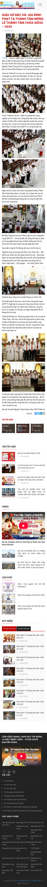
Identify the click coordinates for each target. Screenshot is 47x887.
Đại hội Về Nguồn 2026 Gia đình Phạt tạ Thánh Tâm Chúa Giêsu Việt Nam (31, 478)
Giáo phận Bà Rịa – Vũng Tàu (9, 824)
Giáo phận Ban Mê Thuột (8, 843)
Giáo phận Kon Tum (9, 848)
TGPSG (4, 58)
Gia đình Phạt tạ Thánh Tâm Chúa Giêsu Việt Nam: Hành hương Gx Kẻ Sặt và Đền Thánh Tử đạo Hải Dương (31, 565)
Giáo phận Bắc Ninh (36, 853)
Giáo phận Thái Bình (7, 871)
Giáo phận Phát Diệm (36, 865)
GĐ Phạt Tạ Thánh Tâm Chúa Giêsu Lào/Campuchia (23, 811)
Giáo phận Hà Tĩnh (23, 858)
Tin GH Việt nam (10, 785)
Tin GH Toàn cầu (10, 788)
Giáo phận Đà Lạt (37, 822)
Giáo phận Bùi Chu (8, 858)
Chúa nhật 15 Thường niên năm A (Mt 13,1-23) (30, 714)
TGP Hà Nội (35, 848)
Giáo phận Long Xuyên (22, 827)
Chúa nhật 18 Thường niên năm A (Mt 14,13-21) (30, 681)
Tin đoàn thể (8, 781)
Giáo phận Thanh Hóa (22, 871)
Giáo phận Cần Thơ (23, 822)
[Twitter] (38, 413)
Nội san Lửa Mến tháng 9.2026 (22, 426)
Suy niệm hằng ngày (24, 628)
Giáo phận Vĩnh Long (21, 837)
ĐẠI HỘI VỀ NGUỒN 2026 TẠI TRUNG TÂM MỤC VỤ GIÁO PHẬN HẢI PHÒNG (31, 553)
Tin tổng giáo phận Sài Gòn (14, 792)
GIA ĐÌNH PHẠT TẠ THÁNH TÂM (28, 881)
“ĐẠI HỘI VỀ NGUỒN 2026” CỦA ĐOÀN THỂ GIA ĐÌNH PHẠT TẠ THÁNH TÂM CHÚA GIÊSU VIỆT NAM (31, 492)
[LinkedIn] (41, 413)
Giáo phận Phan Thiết (36, 831)
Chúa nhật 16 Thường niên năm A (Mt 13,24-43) (30, 703)
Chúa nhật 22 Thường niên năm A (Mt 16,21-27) (30, 636)
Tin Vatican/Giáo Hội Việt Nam (15, 799)
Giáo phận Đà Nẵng (23, 842)
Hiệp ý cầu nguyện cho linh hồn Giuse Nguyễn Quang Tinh (31, 607)
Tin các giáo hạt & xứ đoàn (14, 803)
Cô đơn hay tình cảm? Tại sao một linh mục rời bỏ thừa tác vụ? (31, 466)
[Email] (44, 413)
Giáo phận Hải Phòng (36, 859)
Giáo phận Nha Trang (36, 843)
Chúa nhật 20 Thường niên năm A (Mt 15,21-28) (30, 658)
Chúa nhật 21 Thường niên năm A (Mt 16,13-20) (30, 647)
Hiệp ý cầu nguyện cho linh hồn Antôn (31, 595)
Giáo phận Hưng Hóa (8, 865)
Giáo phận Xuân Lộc (36, 837)
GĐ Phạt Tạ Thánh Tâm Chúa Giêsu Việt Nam (20, 807)
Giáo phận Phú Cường (7, 837)
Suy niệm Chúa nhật (9, 628)
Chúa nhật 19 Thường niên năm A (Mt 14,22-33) (30, 669)
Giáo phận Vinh (36, 870)
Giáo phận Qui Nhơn (21, 849)
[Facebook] (35, 413)
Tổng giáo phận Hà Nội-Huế (14, 796)
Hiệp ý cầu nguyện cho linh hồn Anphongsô (31, 585)
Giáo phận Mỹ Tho (37, 826)
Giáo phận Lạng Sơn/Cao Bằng (22, 865)
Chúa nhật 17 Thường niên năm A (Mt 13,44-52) (30, 692)
